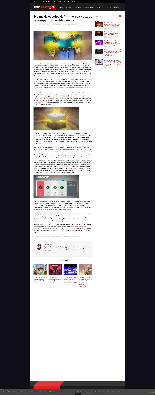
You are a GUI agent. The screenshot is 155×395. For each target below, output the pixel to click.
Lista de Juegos (89, 7)
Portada (61, 7)
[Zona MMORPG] (44, 9)
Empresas (69, 24)
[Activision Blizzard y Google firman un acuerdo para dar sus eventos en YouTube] (70, 274)
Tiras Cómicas (100, 7)
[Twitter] (117, 1)
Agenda (109, 7)
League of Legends (44, 236)
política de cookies (98, 391)
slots (78, 236)
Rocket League (72, 236)
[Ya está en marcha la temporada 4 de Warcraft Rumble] (40, 274)
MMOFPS (40, 1)
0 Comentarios (54, 24)
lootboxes (52, 236)
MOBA (55, 1)
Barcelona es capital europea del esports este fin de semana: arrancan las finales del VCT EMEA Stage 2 (112, 43)
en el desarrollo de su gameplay (45, 98)
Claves (67, 1)
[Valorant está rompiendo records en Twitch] (55, 274)
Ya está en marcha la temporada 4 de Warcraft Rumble (40, 279)
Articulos (78, 7)
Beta (64, 1)
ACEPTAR (77, 393)
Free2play (72, 1)
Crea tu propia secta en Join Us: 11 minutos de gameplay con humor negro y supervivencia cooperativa (112, 34)
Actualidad (68, 7)
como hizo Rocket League (75, 168)
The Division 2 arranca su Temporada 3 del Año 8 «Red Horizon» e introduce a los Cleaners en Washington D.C (112, 25)
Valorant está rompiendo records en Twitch (55, 279)
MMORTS (50, 1)
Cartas (35, 1)
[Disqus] (63, 313)
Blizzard (37, 236)
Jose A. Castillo (38, 24)
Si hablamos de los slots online (42, 102)
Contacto (116, 7)
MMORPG (45, 1)
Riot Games (65, 236)
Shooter (59, 1)
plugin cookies (151, 392)
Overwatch (59, 236)
